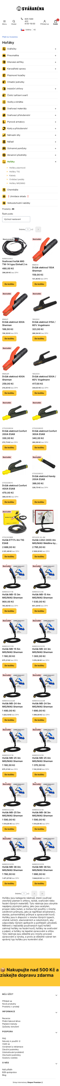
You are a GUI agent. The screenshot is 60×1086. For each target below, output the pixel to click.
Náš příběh (7, 1069)
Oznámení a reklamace (12, 1046)
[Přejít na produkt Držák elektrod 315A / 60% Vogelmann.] (45, 304)
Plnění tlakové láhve (11, 1021)
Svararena (10, 37)
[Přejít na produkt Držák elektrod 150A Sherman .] (45, 249)
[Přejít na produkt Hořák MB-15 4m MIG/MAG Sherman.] (45, 576)
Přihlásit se (7, 1001)
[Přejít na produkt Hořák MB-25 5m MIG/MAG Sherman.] (15, 794)
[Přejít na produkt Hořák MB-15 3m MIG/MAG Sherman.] (15, 576)
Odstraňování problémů (13, 1052)
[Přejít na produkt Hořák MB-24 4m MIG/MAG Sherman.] (15, 685)
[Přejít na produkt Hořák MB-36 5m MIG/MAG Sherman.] (45, 849)
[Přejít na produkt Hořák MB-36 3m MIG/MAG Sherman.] (45, 794)
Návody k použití (10, 1041)
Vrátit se (6, 1044)
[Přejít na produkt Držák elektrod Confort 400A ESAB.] (15, 467)
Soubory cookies (9, 1058)
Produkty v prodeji (10, 1006)
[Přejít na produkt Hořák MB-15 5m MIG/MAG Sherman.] (15, 631)
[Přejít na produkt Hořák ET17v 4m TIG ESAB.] (15, 522)
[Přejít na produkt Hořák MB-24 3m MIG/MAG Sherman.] (45, 631)
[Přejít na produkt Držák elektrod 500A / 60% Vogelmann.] (45, 358)
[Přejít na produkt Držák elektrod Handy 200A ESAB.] (45, 463)
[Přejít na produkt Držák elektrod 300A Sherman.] (15, 304)
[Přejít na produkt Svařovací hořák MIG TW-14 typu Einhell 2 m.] (15, 246)
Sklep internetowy (27, 1082)
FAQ (4, 1038)
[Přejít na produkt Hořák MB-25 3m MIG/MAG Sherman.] (15, 740)
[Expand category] (55, 49)
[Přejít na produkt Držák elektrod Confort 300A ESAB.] (45, 413)
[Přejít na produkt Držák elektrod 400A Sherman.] (15, 358)
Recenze (6, 1018)
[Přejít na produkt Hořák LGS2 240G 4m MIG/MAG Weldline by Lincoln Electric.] (45, 522)
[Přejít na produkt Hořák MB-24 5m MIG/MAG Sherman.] (45, 685)
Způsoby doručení (10, 1026)
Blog (4, 1075)
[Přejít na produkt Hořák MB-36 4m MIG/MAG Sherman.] (15, 849)
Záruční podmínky (10, 1049)
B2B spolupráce (9, 1072)
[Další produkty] (34, 894)
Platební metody (9, 1024)
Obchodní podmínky (11, 1055)
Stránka (22, 229)
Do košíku (9, 284)
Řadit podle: (7, 214)
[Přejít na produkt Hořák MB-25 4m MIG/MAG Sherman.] (45, 740)
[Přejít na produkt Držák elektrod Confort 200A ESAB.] (15, 413)
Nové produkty (9, 1004)
